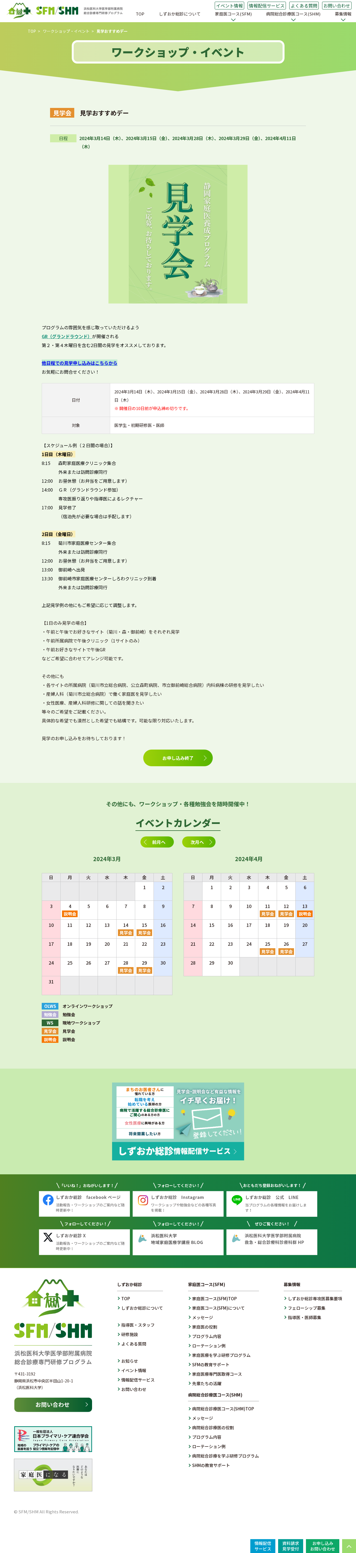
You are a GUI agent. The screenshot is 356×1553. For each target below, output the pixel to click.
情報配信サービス (267, 5)
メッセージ (202, 1317)
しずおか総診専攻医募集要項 (315, 1298)
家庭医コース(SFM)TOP (214, 1298)
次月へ (197, 842)
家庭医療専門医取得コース (217, 1374)
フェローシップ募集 (306, 1308)
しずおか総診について (180, 14)
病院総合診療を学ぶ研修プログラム (225, 1456)
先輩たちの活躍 (206, 1383)
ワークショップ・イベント (66, 31)
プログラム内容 (206, 1336)
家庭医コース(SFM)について (218, 1308)
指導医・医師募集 (304, 1317)
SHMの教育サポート (211, 1465)
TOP (140, 14)
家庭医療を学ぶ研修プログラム (221, 1355)
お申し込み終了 (178, 758)
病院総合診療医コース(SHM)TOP (223, 1409)
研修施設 (129, 1334)
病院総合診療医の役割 (213, 1427)
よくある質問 (304, 5)
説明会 (70, 914)
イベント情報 (229, 5)
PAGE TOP (349, 1546)
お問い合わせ (336, 5)
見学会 (126, 932)
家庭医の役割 (204, 1327)
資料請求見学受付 (290, 1546)
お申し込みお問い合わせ (322, 1546)
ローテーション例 (209, 1346)
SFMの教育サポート (210, 1364)
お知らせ (129, 1361)
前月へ (158, 842)
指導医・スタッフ (138, 1325)
